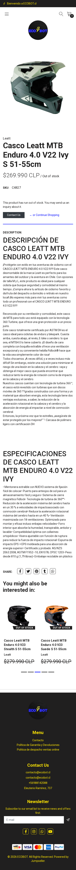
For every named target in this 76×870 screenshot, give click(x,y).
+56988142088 (38, 782)
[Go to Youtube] (50, 831)
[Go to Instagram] (34, 831)
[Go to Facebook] (25, 831)
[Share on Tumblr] (44, 571)
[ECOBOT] (38, 30)
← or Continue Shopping (44, 215)
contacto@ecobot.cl (38, 772)
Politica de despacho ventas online (38, 749)
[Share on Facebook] (20, 571)
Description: (12, 232)
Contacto (38, 740)
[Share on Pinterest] (36, 571)
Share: (7, 571)
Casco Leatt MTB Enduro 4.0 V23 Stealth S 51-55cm (17, 645)
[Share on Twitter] (28, 571)
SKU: (6, 187)
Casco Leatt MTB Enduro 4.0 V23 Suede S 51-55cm (53, 645)
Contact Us (13, 215)
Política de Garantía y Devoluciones (38, 744)
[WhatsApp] (42, 831)
